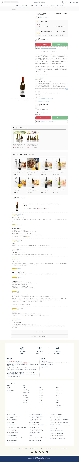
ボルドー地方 (25, 389)
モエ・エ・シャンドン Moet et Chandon (13, 416)
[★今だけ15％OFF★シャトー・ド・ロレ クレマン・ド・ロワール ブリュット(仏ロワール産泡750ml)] (59, 182)
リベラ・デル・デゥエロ (59, 390)
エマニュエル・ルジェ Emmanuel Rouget (35, 414)
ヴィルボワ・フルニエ (36, 7)
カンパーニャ (42, 395)
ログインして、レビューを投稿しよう (40, 336)
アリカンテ (57, 397)
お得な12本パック (52, 48)
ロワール (30, 7)
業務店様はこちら (64, 448)
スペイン (57, 387)
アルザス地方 (25, 400)
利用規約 (26, 448)
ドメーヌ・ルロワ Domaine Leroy (34, 427)
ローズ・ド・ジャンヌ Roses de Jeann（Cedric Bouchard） (38, 437)
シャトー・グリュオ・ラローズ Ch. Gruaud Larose (37, 430)
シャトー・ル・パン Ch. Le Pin (33, 412)
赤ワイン (8, 387)
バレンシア (57, 395)
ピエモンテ (41, 390)
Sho (18, 258)
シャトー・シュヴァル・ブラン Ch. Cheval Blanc (36, 419)
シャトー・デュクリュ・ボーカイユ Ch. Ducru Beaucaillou (59, 419)
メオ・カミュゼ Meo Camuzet (12, 440)
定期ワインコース (38, 5)
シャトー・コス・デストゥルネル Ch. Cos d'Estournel (37, 424)
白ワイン (41, 7)
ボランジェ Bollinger (10, 425)
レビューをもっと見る (39, 331)
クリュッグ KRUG (10, 417)
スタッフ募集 (57, 448)
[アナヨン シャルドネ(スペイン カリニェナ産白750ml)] (19, 182)
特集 (44, 5)
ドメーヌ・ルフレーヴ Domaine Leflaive (56, 416)
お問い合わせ (14, 448)
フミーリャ (57, 400)
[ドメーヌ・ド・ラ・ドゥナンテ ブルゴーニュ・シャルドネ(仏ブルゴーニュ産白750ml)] (33, 182)
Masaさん (19, 214)
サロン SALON (9, 412)
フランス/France (39, 101)
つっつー (19, 308)
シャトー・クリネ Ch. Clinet (33, 438)
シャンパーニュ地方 (26, 392)
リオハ (57, 389)
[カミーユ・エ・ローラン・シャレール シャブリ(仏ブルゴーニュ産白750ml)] (59, 164)
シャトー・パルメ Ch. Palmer (11, 435)
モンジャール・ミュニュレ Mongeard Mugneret (36, 416)
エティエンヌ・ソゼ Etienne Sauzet (34, 432)
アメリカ (57, 402)
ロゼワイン (9, 392)
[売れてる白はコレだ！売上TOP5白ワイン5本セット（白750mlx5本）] (33, 137)
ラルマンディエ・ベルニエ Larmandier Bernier (57, 438)
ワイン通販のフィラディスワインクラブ (18, 7)
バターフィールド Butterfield (11, 429)
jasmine (18, 224)
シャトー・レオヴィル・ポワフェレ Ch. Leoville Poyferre (59, 422)
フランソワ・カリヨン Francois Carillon (56, 433)
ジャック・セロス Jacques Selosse (12, 432)
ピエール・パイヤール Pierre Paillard (56, 436)
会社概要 (42, 448)
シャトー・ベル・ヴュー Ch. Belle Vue (35, 440)
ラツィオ (41, 392)
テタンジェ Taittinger (10, 422)
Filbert (18, 240)
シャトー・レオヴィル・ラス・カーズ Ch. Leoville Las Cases (38, 425)
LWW (18, 249)
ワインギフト (31, 5)
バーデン (41, 402)
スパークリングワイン (10, 390)
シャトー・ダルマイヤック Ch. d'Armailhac (35, 417)
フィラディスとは (59, 5)
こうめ (18, 318)
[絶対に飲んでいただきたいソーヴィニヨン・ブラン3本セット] (19, 137)
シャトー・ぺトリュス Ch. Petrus (55, 417)
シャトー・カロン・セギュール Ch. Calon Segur (14, 437)
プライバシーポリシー (49, 448)
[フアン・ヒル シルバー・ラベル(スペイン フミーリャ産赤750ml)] (19, 164)
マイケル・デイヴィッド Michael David (56, 435)
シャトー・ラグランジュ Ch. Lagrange (13, 430)
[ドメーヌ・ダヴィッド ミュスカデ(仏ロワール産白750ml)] (46, 164)
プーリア (41, 397)
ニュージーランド (58, 407)
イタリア (41, 387)
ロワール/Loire (46, 101)
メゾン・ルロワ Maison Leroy (55, 424)
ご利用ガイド (20, 448)
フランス (26, 7)
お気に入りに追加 (59, 44)
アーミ (18, 277)
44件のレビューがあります (44, 17)
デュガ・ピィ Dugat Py (54, 428)
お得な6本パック (44, 48)
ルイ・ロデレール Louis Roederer (12, 419)
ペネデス (57, 392)
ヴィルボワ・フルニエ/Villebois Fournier (44, 98)
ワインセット (24, 5)
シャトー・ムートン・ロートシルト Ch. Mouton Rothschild (16, 427)
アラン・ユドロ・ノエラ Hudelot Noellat (56, 412)
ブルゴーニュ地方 (26, 390)
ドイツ (41, 400)
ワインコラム (52, 5)
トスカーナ (41, 389)
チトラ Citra (30, 435)
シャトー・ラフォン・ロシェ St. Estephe (56, 430)
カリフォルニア (58, 405)
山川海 (18, 268)
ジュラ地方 (25, 402)
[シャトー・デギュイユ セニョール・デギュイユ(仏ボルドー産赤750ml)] (46, 182)
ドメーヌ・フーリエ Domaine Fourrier (56, 414)
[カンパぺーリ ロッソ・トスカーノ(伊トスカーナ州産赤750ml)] (33, 164)
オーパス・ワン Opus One (11, 414)
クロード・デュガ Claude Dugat (34, 422)
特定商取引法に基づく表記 (34, 448)
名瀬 (41, 78)
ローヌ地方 (25, 395)
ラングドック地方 (26, 397)
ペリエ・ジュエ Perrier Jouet (11, 424)
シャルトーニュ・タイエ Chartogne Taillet (35, 429)
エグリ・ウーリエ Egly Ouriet (11, 438)
